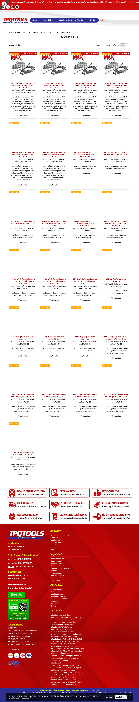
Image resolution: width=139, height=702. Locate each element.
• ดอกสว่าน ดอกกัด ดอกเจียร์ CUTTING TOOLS (66, 672)
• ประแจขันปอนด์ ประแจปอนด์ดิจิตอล (62, 625)
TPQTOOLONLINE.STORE (24, 633)
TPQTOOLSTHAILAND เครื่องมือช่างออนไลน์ (23, 631)
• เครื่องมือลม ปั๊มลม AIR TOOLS (61, 629)
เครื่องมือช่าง (48, 20)
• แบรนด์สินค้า (54, 604)
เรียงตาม (100, 45)
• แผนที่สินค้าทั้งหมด (56, 594)
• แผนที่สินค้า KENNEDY (57, 596)
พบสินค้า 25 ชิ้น (14, 45)
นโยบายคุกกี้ (27, 698)
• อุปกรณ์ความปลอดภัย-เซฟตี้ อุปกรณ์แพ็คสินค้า (66, 682)
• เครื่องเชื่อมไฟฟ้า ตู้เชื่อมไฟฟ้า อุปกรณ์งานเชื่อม (66, 651)
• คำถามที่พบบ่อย (55, 545)
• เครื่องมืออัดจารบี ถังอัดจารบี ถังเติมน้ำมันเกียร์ (66, 639)
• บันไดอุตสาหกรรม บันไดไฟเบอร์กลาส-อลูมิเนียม (66, 668)
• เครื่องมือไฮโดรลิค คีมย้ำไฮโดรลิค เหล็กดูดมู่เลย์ (66, 634)
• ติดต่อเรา (53, 547)
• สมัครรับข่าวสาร (55, 542)
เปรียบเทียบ (24, 116)
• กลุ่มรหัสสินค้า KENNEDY (58, 599)
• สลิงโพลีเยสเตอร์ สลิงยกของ (60, 660)
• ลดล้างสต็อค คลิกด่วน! (58, 589)
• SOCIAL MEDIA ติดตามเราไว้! (60, 535)
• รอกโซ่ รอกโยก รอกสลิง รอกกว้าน (62, 632)
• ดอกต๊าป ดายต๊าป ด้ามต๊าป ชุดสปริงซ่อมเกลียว (66, 675)
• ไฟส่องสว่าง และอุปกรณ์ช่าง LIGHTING (63, 684)
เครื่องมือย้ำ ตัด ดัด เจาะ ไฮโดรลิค (71, 20)
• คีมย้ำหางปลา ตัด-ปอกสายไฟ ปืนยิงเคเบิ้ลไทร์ (65, 620)
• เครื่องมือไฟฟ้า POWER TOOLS (61, 627)
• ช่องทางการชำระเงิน (57, 563)
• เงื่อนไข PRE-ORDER (57, 571)
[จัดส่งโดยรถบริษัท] (23, 655)
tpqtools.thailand (23, 636)
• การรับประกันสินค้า (56, 573)
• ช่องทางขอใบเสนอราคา (58, 559)
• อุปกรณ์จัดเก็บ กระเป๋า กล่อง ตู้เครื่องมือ (64, 622)
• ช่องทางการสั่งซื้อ (56, 561)
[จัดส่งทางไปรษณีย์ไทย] (17, 655)
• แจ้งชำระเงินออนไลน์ (57, 575)
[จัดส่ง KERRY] (11, 655)
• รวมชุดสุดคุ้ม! (55, 592)
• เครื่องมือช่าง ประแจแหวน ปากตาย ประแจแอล (65, 617)
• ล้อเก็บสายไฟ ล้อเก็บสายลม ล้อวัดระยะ (63, 680)
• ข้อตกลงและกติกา (56, 578)
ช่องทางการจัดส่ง (14, 649)
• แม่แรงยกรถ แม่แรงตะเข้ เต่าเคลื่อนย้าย (63, 637)
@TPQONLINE (24, 642)
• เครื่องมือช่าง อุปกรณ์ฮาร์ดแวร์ (60, 615)
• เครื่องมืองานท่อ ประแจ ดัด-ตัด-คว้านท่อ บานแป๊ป (67, 648)
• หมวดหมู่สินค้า (55, 601)
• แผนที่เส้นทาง (55, 540)
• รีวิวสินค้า (53, 606)
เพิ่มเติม (92, 20)
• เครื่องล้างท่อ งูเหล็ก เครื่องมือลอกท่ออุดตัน (65, 646)
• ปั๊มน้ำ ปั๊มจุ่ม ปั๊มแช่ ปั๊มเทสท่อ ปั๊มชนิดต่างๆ (64, 658)
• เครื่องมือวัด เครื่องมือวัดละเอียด (61, 653)
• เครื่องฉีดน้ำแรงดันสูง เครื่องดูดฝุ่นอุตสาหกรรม (66, 656)
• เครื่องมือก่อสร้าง (56, 663)
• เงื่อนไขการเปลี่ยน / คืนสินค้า (60, 568)
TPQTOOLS (20, 639)
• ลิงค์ (52, 550)
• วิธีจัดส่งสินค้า (55, 566)
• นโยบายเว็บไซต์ (55, 580)
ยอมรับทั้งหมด (120, 697)
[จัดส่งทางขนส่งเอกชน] (29, 655)
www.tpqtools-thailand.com (25, 644)
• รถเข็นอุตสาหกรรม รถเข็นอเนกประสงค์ (63, 670)
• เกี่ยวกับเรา (54, 538)
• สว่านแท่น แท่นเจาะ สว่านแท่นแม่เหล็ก (62, 644)
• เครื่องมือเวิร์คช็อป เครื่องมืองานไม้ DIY (63, 677)
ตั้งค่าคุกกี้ (109, 697)
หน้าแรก (34, 20)
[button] (102, 20)
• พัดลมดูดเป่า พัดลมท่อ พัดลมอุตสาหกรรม (64, 641)
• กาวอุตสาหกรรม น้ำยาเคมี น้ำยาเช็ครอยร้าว (64, 665)
